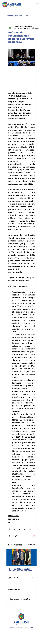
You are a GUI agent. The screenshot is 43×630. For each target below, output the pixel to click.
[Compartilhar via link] (25, 529)
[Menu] (37, 4)
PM (9, 522)
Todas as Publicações (14, 15)
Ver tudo (31, 544)
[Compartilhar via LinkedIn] (20, 529)
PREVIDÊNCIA (13, 519)
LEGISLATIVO (13, 516)
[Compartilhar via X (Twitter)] (14, 529)
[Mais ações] (33, 28)
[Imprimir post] (30, 529)
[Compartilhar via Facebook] (9, 529)
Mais (27, 15)
